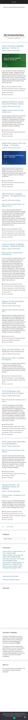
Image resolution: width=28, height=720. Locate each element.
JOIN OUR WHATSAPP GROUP (11, 576)
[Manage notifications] (25, 717)
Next (12, 526)
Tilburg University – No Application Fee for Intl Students (10, 487)
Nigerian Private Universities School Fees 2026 (13, 302)
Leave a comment (8, 94)
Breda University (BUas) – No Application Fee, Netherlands (13, 350)
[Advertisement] (14, 22)
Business (16, 88)
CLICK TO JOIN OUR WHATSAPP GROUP (14, 7)
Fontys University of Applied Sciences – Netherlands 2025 (13, 245)
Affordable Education (19, 286)
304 (8, 526)
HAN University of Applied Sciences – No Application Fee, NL (14, 196)
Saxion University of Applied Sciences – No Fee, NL (12, 47)
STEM (10, 134)
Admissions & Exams (8, 130)
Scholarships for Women (8, 475)
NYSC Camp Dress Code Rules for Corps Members (13, 443)
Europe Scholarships (7, 90)
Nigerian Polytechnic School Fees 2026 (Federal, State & (13, 103)
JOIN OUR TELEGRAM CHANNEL (11, 579)
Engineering (22, 88)
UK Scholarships (6, 292)
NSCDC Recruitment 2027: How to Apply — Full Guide (14, 144)
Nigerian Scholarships (7, 92)
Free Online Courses (19, 182)
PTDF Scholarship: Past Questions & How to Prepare (13, 392)
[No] (26, 716)
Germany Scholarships (15, 428)
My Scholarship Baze (14, 35)
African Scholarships (19, 231)
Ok (14, 718)
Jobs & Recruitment (8, 180)
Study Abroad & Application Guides (12, 86)
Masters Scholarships (18, 90)
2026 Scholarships (8, 88)
